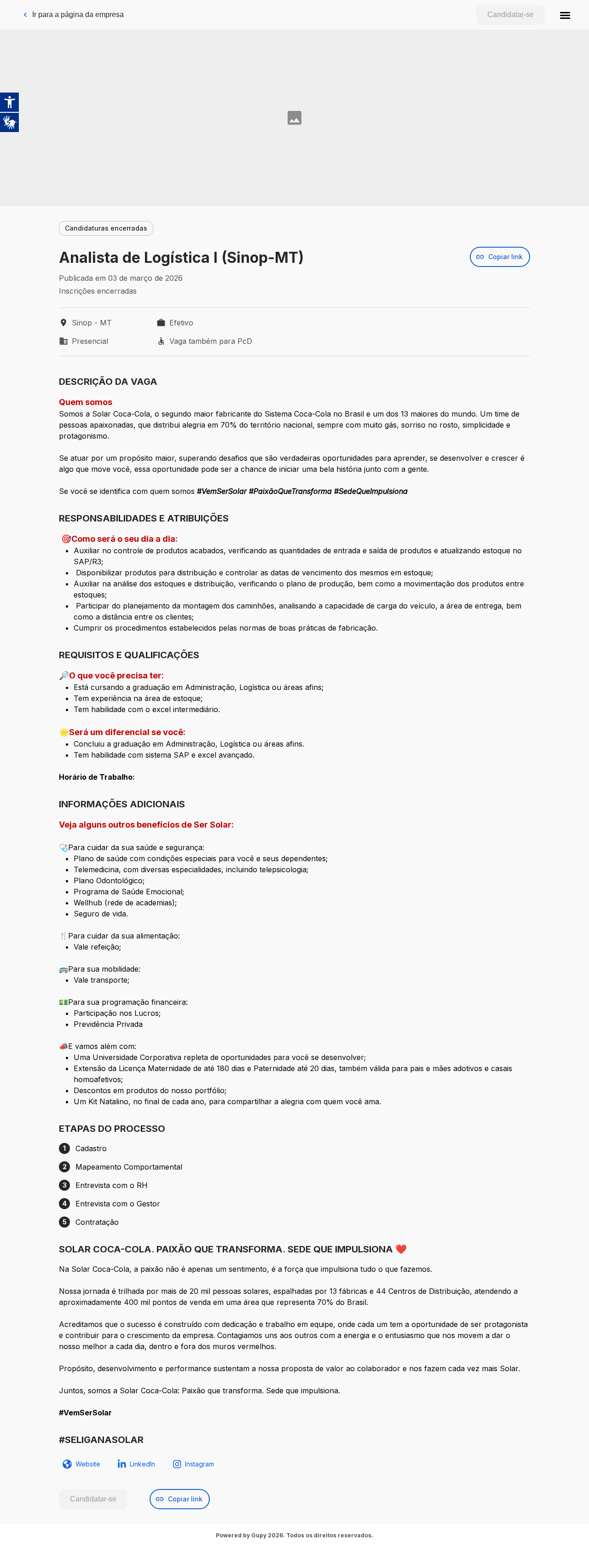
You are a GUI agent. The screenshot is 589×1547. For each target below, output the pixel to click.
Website (87, 1464)
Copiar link (505, 257)
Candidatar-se (510, 14)
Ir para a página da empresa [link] (78, 14)
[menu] (565, 14)
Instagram (199, 1464)
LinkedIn (142, 1464)
